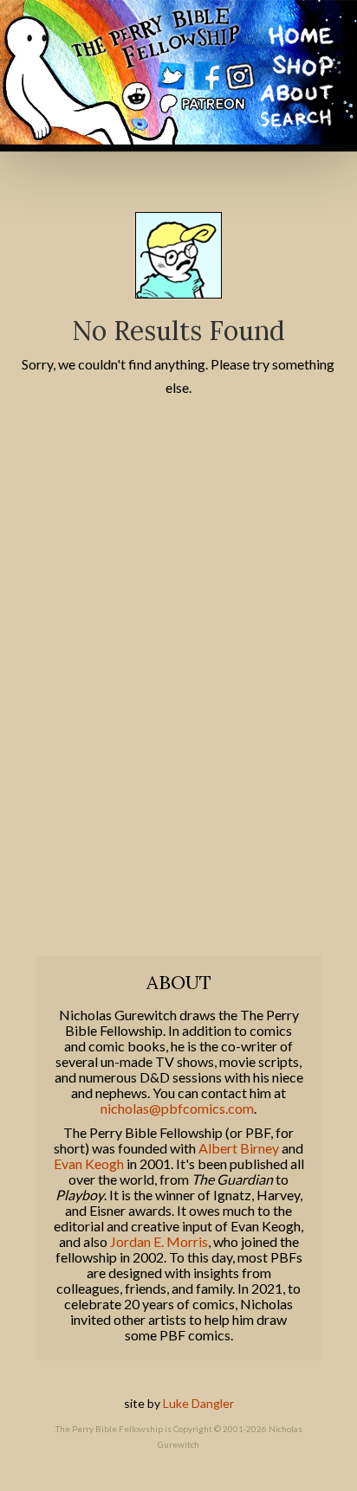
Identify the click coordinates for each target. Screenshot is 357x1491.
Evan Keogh (89, 1164)
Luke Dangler (198, 1403)
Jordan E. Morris (159, 1242)
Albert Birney (238, 1148)
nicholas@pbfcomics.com (177, 1108)
